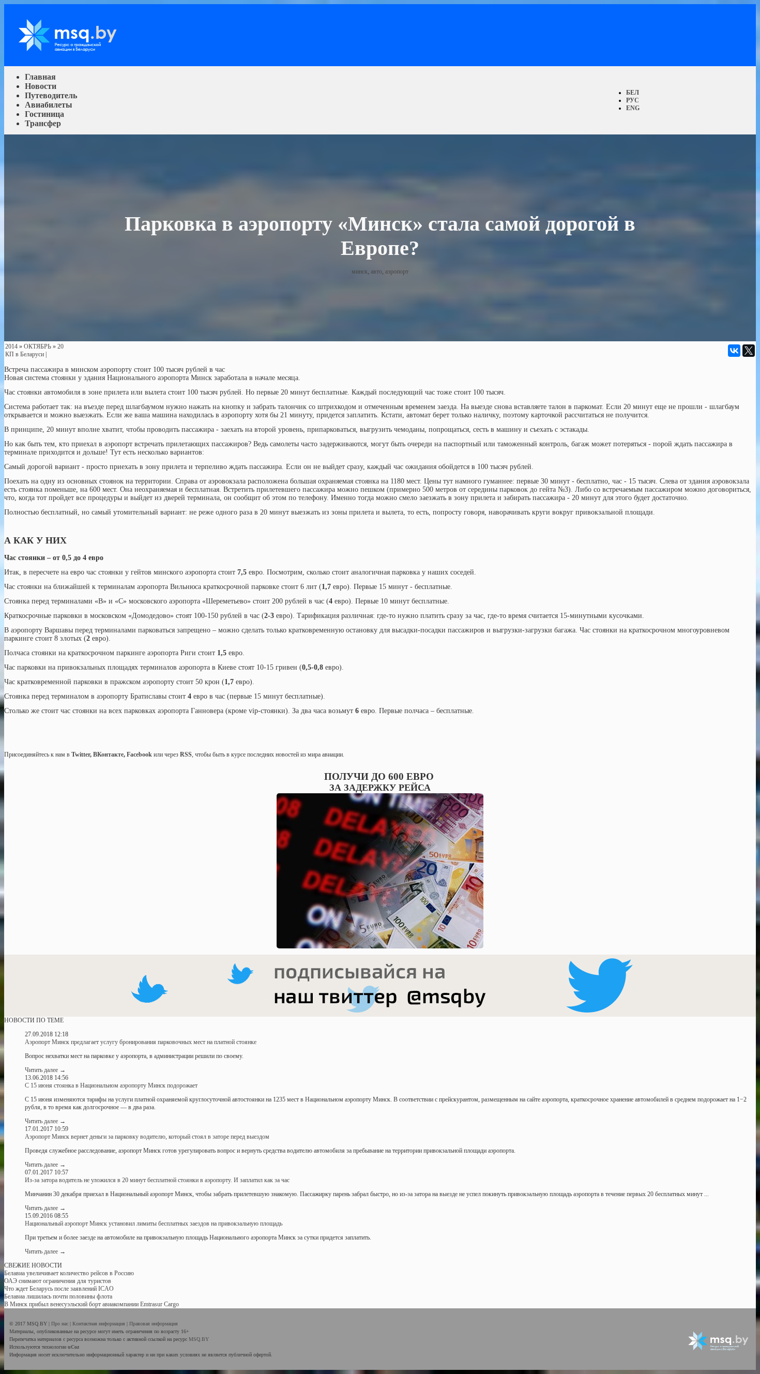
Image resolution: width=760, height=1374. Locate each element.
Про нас (60, 1323)
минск (360, 271)
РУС (632, 100)
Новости (40, 86)
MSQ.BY (199, 1339)
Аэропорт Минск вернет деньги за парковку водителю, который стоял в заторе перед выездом (147, 1136)
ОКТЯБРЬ (37, 346)
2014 (11, 346)
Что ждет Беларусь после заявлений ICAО (59, 1288)
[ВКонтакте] (734, 350)
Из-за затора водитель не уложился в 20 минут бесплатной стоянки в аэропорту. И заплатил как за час (157, 1180)
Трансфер (43, 123)
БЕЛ (632, 92)
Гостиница (44, 114)
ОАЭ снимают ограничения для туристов (57, 1281)
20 (60, 346)
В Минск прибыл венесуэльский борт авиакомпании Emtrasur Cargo (91, 1304)
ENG (633, 108)
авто (376, 271)
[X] (748, 350)
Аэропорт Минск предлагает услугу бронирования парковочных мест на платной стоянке (140, 1042)
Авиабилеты (48, 104)
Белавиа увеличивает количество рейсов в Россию (69, 1273)
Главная (40, 76)
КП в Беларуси (24, 354)
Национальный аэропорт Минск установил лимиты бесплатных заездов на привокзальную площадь (153, 1223)
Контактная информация (99, 1323)
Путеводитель (51, 95)
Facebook (139, 754)
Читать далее (45, 1070)
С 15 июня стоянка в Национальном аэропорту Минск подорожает (111, 1085)
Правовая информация (153, 1323)
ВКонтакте (108, 754)
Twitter (80, 754)
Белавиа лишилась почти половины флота (58, 1296)
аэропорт (396, 271)
